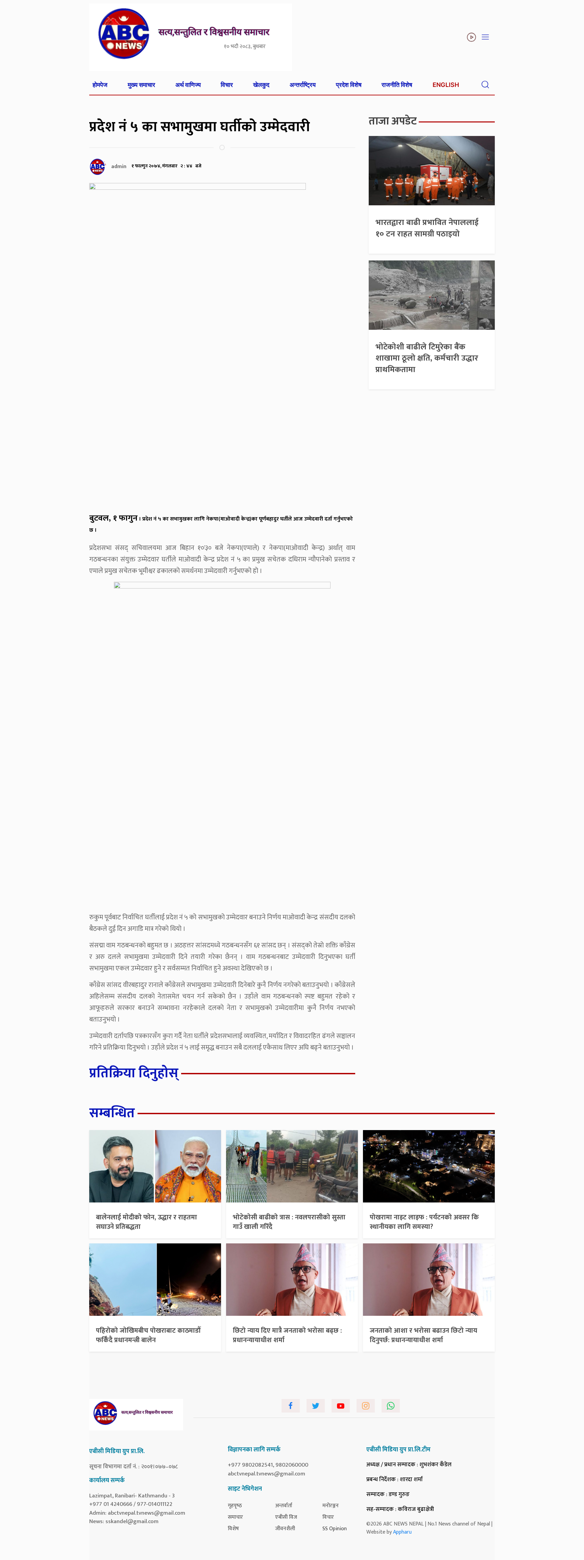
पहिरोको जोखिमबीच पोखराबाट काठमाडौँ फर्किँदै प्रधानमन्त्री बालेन (148, 1335)
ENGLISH (446, 84)
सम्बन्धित (112, 1113)
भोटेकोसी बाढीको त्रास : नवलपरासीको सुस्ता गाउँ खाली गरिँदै (289, 1222)
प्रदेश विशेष (349, 84)
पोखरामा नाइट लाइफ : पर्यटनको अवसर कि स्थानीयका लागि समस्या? (424, 1222)
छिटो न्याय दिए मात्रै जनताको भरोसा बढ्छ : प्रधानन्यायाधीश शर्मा (287, 1335)
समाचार (235, 1517)
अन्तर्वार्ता (283, 1505)
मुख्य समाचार (141, 84)
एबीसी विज (286, 1517)
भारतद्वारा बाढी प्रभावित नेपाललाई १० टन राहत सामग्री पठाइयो (427, 228)
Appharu (402, 1532)
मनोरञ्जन (330, 1505)
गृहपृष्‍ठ (235, 1505)
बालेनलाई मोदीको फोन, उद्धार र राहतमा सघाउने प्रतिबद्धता (146, 1222)
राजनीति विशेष (397, 84)
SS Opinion (334, 1528)
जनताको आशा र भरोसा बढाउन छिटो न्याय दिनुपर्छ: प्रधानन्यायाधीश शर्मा (423, 1335)
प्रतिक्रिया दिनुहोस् (133, 1073)
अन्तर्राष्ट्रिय (303, 84)
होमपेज (100, 84)
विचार (227, 84)
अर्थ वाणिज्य (188, 84)
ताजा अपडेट (393, 121)
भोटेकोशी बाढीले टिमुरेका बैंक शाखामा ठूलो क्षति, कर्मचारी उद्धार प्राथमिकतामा (426, 358)
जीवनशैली (285, 1528)
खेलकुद (261, 84)
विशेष (233, 1528)
